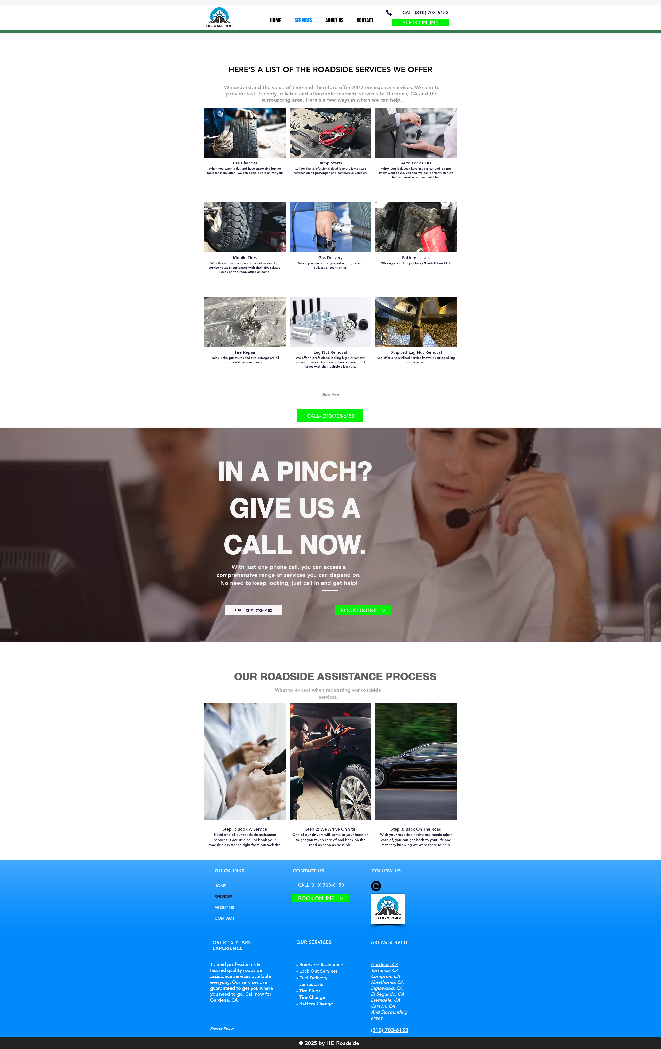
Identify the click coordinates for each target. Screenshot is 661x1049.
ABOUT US (224, 907)
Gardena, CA (384, 964)
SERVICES (223, 897)
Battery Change (316, 1004)
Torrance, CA (384, 970)
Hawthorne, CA (387, 982)
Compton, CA (385, 976)
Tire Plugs (309, 991)
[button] (245, 153)
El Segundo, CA (387, 994)
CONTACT (225, 918)
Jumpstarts (311, 984)
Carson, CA (383, 1006)
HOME (220, 886)
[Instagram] (376, 886)
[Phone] (388, 12)
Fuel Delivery (313, 978)
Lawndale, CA (385, 1000)
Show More (330, 394)
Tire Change (312, 997)
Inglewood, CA (387, 988)
